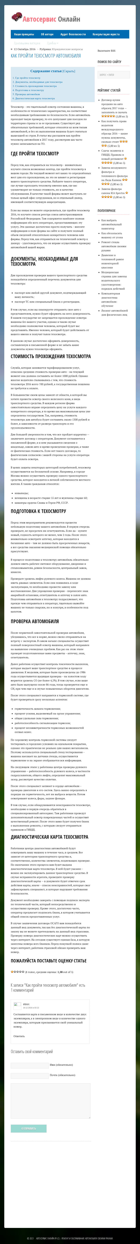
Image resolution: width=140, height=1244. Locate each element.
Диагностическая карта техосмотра (34, 98)
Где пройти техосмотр (26, 77)
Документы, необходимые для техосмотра (37, 81)
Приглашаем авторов (27, 43)
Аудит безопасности (73, 34)
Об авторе (47, 34)
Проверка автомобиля (26, 94)
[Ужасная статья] (12, 971)
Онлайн (51, 19)
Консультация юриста (106, 34)
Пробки (52, 43)
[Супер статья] (23, 971)
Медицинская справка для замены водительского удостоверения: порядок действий (114, 280)
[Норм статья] (17, 971)
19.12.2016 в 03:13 (31, 1008)
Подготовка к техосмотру (28, 90)
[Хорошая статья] (20, 971)
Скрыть (69, 71)
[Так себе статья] (14, 971)
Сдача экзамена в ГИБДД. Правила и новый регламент (112, 154)
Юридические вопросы (67, 49)
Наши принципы (24, 34)
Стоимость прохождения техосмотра (35, 86)
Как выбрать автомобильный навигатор (111, 224)
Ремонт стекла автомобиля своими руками (113, 246)
